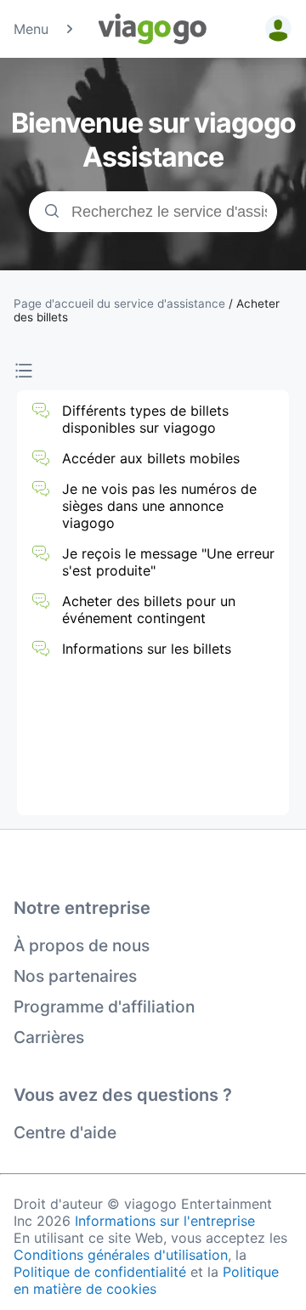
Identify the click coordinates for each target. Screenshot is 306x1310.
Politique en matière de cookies (146, 1280)
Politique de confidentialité (100, 1271)
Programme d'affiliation (104, 1006)
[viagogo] (153, 29)
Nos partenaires (75, 976)
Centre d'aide (65, 1132)
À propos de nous (82, 945)
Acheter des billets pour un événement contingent (148, 610)
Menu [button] (31, 28)
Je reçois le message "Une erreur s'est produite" (168, 562)
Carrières (49, 1037)
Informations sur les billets (146, 648)
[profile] (275, 29)
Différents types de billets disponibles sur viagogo (145, 419)
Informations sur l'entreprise (165, 1220)
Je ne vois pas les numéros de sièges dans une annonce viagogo (159, 505)
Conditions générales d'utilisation (121, 1254)
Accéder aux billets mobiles (151, 458)
